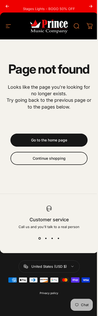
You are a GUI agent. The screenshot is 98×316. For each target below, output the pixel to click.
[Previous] (7, 6)
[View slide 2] (46, 238)
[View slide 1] (40, 238)
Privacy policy (49, 293)
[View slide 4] (58, 238)
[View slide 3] (52, 238)
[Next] (90, 6)
